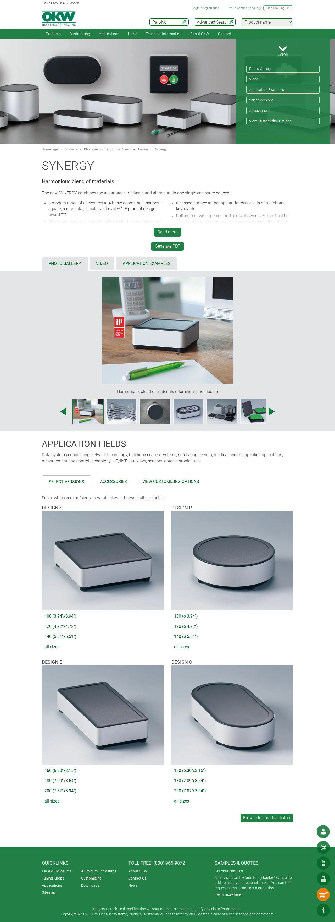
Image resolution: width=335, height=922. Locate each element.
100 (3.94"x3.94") (60, 616)
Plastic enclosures (97, 149)
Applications (109, 34)
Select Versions (261, 100)
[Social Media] (323, 863)
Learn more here (228, 894)
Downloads (90, 885)
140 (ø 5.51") (186, 636)
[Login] (323, 878)
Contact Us (137, 878)
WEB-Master (199, 914)
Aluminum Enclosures (98, 871)
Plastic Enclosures (56, 871)
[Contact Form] (323, 847)
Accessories (259, 110)
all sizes (51, 646)
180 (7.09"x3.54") (60, 780)
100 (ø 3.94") (186, 616)
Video (253, 79)
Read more (167, 232)
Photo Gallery (260, 69)
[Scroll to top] (307, 910)
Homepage (50, 149)
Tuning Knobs (53, 878)
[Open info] (323, 910)
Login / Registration (206, 8)
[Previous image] (63, 411)
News (132, 34)
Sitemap (48, 892)
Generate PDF (167, 246)
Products (53, 34)
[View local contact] (323, 831)
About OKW (137, 871)
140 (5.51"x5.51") (60, 636)
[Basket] (323, 894)
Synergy (160, 149)
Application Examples (266, 90)
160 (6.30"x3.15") (60, 770)
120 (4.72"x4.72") (60, 626)
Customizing (80, 34)
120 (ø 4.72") (186, 626)
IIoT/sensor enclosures (132, 149)
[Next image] (271, 411)
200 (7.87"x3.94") (60, 790)
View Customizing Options (270, 121)
